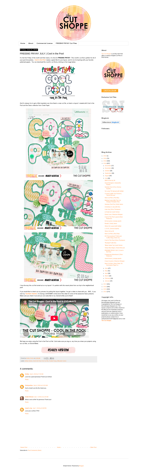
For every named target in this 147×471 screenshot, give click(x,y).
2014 (105, 291)
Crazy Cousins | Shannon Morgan (115, 261)
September (108, 173)
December (108, 165)
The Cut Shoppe (106, 54)
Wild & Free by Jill (110, 180)
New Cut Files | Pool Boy (112, 197)
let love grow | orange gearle (113, 221)
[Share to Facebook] (51, 358)
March (107, 276)
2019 (105, 161)
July (106, 178)
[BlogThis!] (47, 358)
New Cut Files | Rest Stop (112, 233)
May (106, 271)
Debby (27, 374)
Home (22, 43)
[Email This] (45, 358)
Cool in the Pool (37, 361)
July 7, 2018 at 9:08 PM (39, 408)
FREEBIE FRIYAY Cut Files (66, 43)
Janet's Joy (28, 408)
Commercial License (44, 43)
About (30, 43)
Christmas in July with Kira (112, 207)
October (107, 170)
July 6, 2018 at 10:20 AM (40, 385)
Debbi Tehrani (29, 397)
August (107, 175)
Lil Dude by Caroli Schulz (112, 212)
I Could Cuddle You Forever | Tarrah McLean (113, 194)
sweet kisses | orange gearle (113, 258)
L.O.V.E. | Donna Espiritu (112, 228)
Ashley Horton (28, 361)
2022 (105, 156)
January (107, 281)
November (108, 168)
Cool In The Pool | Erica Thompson (115, 240)
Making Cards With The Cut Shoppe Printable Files (113, 201)
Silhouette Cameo (61, 361)
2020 (105, 158)
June (106, 268)
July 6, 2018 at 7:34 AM (36, 374)
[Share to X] (49, 358)
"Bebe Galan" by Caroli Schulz (113, 245)
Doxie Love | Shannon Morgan (114, 214)
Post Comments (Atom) (34, 450)
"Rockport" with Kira (110, 243)
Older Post (93, 447)
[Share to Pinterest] (53, 358)
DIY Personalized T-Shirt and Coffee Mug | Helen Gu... (113, 236)
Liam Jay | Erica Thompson (113, 209)
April (106, 273)
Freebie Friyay (52, 361)
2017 (105, 284)
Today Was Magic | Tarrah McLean (115, 248)
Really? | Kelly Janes (111, 223)
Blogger (81, 466)
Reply (27, 379)
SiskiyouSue (29, 385)
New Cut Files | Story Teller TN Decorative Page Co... (113, 264)
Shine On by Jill (109, 231)
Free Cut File (45, 361)
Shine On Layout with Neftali (113, 226)
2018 (105, 163)
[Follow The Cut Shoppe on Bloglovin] (110, 123)
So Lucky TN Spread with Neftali (114, 191)
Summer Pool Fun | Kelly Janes (114, 204)
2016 (105, 286)
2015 (105, 289)
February (108, 278)
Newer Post (23, 447)
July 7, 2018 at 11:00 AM (41, 397)
